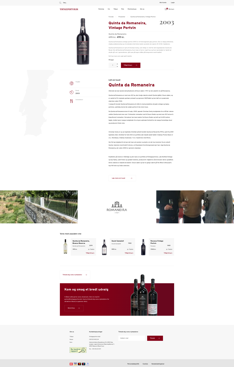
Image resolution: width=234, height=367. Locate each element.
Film (122, 9)
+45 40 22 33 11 (96, 349)
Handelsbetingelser (157, 364)
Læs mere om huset (118, 178)
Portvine (101, 9)
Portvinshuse (132, 9)
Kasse (71, 339)
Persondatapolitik (133, 364)
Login (173, 2)
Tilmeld (152, 338)
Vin (109, 9)
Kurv (71, 342)
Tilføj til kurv (128, 65)
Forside (111, 17)
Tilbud (116, 9)
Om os (142, 9)
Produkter (121, 17)
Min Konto (163, 2)
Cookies (145, 364)
